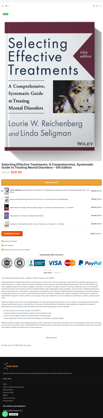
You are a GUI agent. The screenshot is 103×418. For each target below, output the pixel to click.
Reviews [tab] (57, 273)
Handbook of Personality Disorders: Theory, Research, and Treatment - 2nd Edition (37, 224)
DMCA (5, 395)
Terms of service (9, 398)
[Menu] (3, 6)
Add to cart (51, 182)
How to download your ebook (13, 387)
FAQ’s (5, 384)
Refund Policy (8, 390)
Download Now (12, 234)
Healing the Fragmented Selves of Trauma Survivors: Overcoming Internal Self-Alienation (39, 199)
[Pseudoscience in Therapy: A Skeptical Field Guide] (6, 215)
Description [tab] (48, 273)
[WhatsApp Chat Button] (5, 414)
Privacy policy (8, 401)
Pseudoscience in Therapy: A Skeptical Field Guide (26, 216)
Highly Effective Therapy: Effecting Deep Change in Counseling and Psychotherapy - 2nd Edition (42, 207)
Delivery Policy (8, 392)
